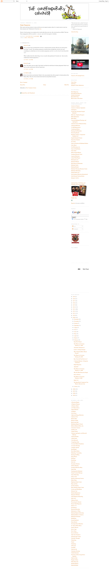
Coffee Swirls (74, 438)
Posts (74, 226)
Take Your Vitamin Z (75, 534)
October (76, 323)
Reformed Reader (75, 167)
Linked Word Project (75, 158)
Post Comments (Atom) (31, 88)
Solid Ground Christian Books (77, 176)
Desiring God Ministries (76, 131)
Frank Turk (73, 469)
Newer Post (22, 84)
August (76, 327)
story (40, 29)
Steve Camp (73, 529)
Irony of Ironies (77, 374)
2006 (74, 393)
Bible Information (75, 116)
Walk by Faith (74, 558)
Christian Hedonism (75, 125)
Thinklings (73, 543)
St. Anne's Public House (76, 525)
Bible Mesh (73, 118)
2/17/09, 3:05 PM (28, 59)
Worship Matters (74, 563)
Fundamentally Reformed (76, 471)
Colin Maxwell (74, 440)
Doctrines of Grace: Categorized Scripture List (78, 135)
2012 (74, 311)
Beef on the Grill (74, 422)
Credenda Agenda (75, 447)
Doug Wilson (74, 456)
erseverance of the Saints (77, 98)
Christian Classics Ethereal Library (78, 123)
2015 (74, 305)
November (76, 321)
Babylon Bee (74, 418)
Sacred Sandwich (75, 520)
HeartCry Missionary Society (77, 478)
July (75, 329)
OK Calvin (73, 498)
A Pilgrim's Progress (75, 404)
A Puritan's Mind (75, 406)
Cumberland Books (75, 129)
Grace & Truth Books (75, 149)
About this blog (74, 32)
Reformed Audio (74, 165)
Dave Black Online (75, 451)
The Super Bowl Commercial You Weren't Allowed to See (81, 383)
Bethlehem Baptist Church (77, 424)
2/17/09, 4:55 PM (28, 78)
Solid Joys (73, 83)
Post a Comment (23, 82)
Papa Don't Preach (78, 341)
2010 (74, 315)
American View (74, 416)
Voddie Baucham (75, 553)
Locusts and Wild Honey (76, 489)
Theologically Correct (76, 536)
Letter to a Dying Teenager (79, 349)
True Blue (73, 547)
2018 (74, 298)
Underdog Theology (75, 551)
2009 (74, 317)
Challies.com (74, 429)
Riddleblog (73, 518)
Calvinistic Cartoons (75, 427)
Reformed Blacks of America (77, 514)
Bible (25, 37)
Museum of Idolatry (75, 494)
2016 (74, 303)
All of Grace (73, 413)
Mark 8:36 (76, 380)
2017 (74, 300)
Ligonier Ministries (75, 156)
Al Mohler (73, 411)
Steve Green (73, 531)
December (76, 319)
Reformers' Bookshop (75, 170)
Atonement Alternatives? (79, 347)
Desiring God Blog (75, 454)
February (76, 340)
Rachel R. (26, 45)
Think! (72, 542)
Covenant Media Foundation (77, 443)
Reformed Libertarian (75, 516)
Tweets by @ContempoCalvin (77, 75)
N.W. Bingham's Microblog (77, 496)
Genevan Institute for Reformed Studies (79, 143)
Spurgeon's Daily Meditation (77, 85)
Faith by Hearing (75, 465)
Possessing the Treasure (76, 502)
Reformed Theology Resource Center (79, 169)
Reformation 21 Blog (75, 511)
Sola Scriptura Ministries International (79, 174)
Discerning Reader (75, 132)
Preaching (30, 37)
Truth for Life (74, 549)
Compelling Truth (75, 442)
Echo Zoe (73, 462)
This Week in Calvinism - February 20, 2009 (79, 356)
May (75, 333)
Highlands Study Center (76, 482)
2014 (74, 307)
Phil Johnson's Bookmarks (77, 163)
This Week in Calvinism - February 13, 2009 (79, 369)
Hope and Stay (74, 483)
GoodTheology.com (75, 147)
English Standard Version (76, 138)
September (76, 325)
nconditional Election (76, 93)
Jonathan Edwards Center (76, 154)
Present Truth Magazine (76, 503)
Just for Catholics (75, 485)
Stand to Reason (74, 527)
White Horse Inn (74, 561)
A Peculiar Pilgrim (75, 402)
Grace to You (74, 476)
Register (73, 203)
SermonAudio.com (75, 172)
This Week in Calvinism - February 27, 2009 (79, 344)
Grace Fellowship (75, 474)
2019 (74, 296)
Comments (75, 229)
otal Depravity (74, 92)
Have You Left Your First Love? (80, 359)
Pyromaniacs (74, 507)
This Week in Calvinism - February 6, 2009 (79, 377)
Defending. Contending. (76, 453)
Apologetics (74, 109)
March (75, 338)
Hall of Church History (76, 152)
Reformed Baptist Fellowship (77, 513)
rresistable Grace (75, 96)
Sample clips (74, 198)
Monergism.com (74, 159)
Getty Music (74, 145)
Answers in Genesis (75, 106)
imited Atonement (75, 95)
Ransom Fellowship (75, 509)
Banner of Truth (74, 420)
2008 (74, 389)
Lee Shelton (29, 36)
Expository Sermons (75, 139)
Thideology (73, 540)
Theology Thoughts (75, 538)
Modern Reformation (75, 493)
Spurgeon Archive (75, 178)
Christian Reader (75, 436)
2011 (74, 313)
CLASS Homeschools (76, 127)
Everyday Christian (75, 464)
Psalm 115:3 (74, 505)
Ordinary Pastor (74, 500)
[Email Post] (40, 36)
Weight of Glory (74, 560)
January (76, 386)
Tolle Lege (73, 545)
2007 (74, 391)
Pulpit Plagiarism (77, 364)
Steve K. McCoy (74, 533)
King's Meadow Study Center (77, 487)
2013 (74, 309)
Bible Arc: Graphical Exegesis (77, 115)
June (75, 331)
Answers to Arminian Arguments (78, 107)
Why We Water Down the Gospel (81, 372)
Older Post (66, 84)
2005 (74, 395)
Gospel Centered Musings (76, 473)
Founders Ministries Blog (76, 467)
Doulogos (73, 458)
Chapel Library (74, 431)
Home (44, 84)
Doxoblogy (73, 460)
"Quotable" (76, 366)
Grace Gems (73, 82)
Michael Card (74, 491)
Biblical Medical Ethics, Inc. (77, 426)
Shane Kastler (74, 522)
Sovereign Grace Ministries (77, 523)
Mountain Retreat (75, 161)
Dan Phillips (74, 449)
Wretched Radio (74, 565)
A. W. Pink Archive (75, 407)
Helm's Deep (74, 480)
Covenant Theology (75, 445)
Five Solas (73, 141)
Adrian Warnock (74, 409)
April (75, 335)
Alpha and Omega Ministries (77, 415)
